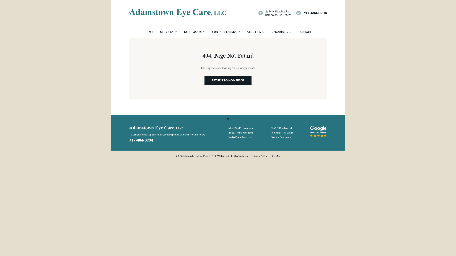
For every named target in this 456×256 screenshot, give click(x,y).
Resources (279, 32)
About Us (254, 32)
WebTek (243, 156)
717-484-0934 (315, 13)
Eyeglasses (193, 32)
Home (148, 32)
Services (166, 32)
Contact (305, 32)
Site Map (276, 156)
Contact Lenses (224, 32)
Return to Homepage (228, 80)
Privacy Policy (259, 156)
